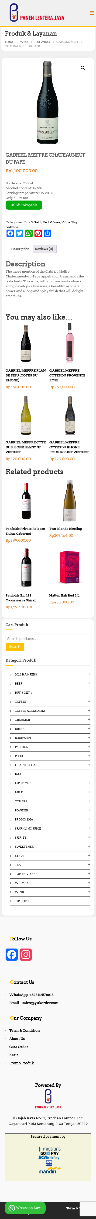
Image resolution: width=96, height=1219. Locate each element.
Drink (20, 729)
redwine (12, 227)
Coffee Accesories (30, 710)
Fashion (21, 747)
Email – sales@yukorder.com (33, 1003)
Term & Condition (24, 1030)
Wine (24, 41)
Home (9, 41)
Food (19, 756)
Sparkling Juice (28, 828)
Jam (18, 774)
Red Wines (42, 41)
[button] (83, 68)
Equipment (24, 738)
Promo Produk (21, 1063)
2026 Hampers (26, 674)
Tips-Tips (21, 901)
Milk (19, 792)
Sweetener (24, 846)
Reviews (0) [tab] (44, 249)
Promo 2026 (24, 819)
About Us (17, 1039)
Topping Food (26, 874)
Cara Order (18, 1047)
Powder (21, 810)
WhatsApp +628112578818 (31, 995)
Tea (18, 864)
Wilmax (22, 883)
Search (14, 647)
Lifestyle (23, 783)
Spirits (20, 837)
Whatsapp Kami (28, 1208)
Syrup (19, 855)
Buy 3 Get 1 (32, 222)
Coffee (20, 701)
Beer (19, 683)
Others (21, 801)
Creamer (22, 720)
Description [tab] (20, 249)
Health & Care (27, 765)
